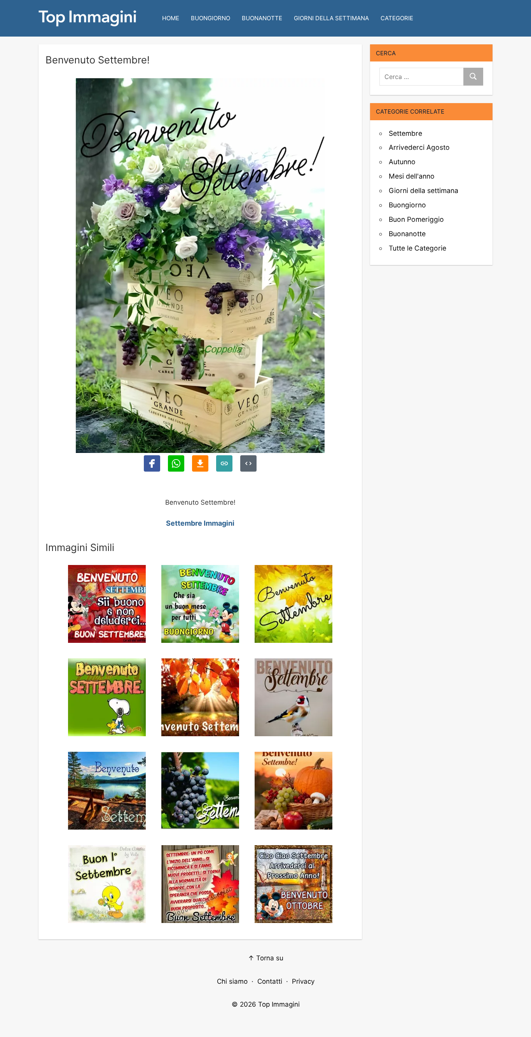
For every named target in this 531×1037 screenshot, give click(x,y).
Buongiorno (210, 18)
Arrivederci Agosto (419, 147)
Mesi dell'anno (412, 176)
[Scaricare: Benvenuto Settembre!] (200, 463)
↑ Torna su (265, 958)
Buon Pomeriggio (416, 219)
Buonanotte (262, 18)
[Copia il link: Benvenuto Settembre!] (224, 463)
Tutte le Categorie (417, 248)
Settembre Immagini (200, 523)
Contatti (269, 981)
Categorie (397, 18)
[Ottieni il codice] (248, 463)
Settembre (405, 133)
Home (170, 18)
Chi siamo (232, 981)
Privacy (303, 981)
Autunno (402, 162)
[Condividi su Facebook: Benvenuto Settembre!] (152, 463)
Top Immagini (279, 1004)
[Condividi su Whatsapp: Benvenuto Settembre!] (176, 463)
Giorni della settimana (331, 18)
